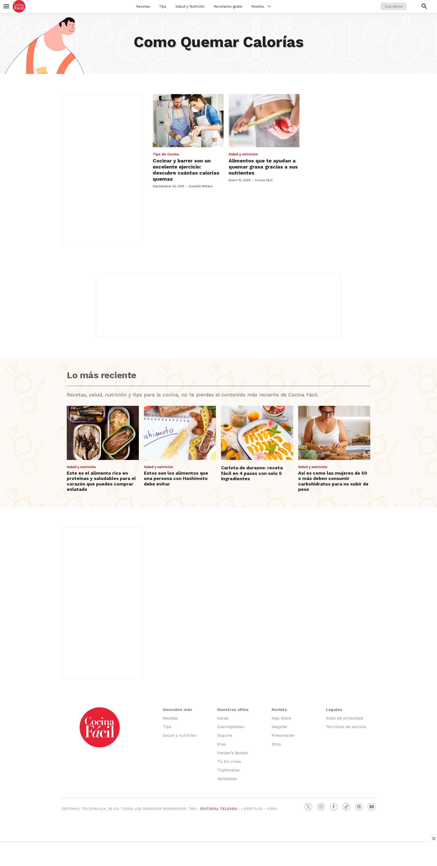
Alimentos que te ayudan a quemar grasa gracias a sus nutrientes (263, 167)
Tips (162, 6)
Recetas (143, 6)
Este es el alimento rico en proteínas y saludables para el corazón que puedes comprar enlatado (101, 481)
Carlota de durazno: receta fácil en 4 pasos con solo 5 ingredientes (252, 473)
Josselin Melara (200, 186)
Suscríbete (394, 6)
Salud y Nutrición (190, 6)
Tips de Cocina (166, 154)
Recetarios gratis (228, 6)
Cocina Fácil (264, 180)
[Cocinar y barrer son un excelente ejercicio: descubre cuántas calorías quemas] (188, 120)
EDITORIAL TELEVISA (218, 809)
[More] (269, 6)
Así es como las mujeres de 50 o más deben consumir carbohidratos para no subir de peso (333, 481)
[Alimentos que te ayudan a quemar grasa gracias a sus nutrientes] (264, 120)
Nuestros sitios (233, 709)
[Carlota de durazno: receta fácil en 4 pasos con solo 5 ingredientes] (257, 433)
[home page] (19, 6)
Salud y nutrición (243, 154)
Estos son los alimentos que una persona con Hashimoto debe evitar (176, 478)
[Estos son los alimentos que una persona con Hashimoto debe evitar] (180, 433)
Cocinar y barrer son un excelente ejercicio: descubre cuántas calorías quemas (186, 170)
